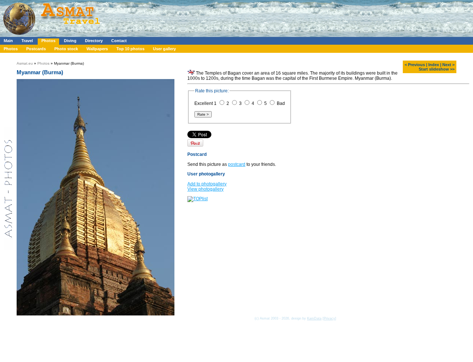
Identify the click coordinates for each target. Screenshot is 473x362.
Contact (119, 40)
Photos (48, 40)
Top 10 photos (130, 49)
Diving (70, 40)
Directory (94, 40)
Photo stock (66, 49)
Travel (27, 40)
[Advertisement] (221, 17)
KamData (314, 318)
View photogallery (205, 189)
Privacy (329, 318)
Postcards (36, 49)
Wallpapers (97, 49)
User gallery (164, 49)
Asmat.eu (25, 63)
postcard (236, 164)
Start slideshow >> (437, 69)
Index (433, 64)
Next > (448, 64)
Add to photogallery (207, 184)
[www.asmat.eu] (52, 35)
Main (8, 40)
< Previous (415, 64)
